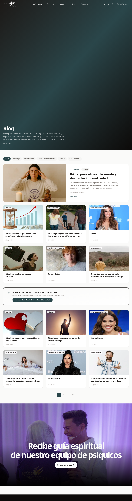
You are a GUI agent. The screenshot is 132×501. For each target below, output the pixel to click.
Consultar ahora (64, 465)
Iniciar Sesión (122, 4)
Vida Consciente (74, 159)
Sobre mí (50, 4)
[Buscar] (112, 4)
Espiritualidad (29, 159)
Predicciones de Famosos (46, 159)
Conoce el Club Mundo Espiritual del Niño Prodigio (33, 300)
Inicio (5, 143)
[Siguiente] (77, 395)
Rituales (62, 159)
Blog (73, 4)
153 (73, 395)
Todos (7, 159)
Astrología (16, 159)
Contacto (84, 4)
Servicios (62, 4)
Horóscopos (37, 4)
